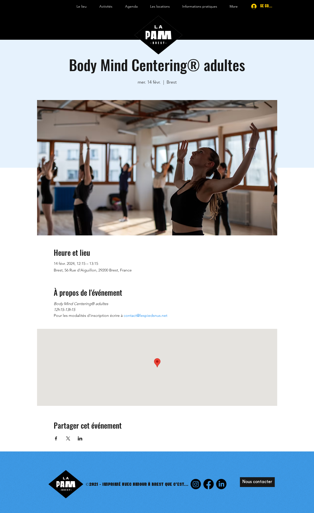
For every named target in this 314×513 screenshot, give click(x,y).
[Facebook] (208, 484)
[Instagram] (196, 484)
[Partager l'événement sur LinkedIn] (80, 438)
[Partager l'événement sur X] (68, 438)
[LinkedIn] (221, 484)
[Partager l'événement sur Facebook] (56, 438)
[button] (81, 6)
